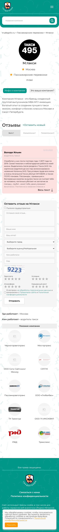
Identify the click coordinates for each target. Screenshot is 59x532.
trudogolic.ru (8, 32)
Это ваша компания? (42, 90)
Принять (11, 525)
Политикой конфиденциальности (25, 519)
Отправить (14, 301)
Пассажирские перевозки (30, 32)
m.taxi (29, 80)
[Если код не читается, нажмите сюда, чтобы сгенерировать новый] (14, 269)
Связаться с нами (29, 492)
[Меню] (52, 7)
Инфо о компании (15, 90)
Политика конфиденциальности (29, 496)
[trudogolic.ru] (7, 7)
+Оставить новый (34, 125)
